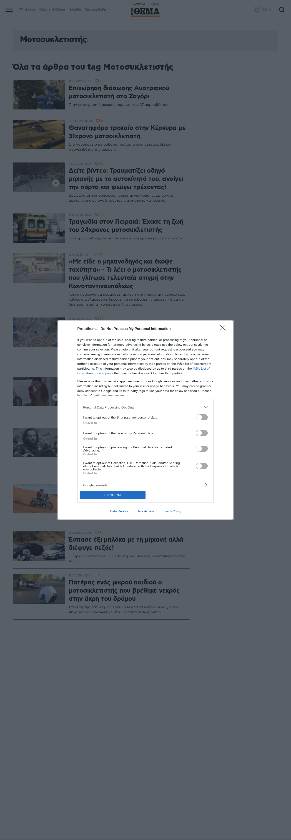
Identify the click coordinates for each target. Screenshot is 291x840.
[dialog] (145, 420)
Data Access (145, 511)
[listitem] (145, 407)
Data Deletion (120, 511)
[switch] (202, 417)
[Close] (224, 329)
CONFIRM (112, 495)
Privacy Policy (171, 511)
